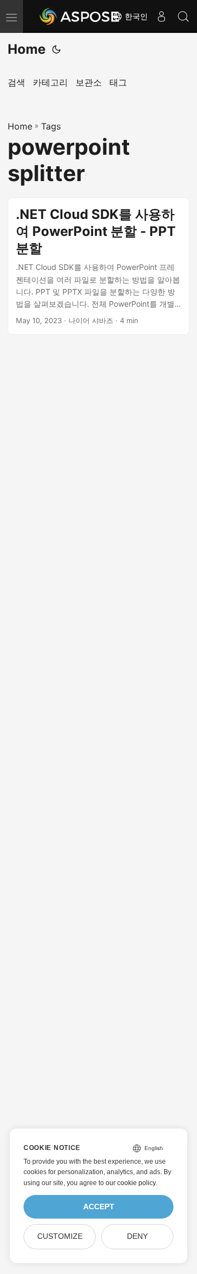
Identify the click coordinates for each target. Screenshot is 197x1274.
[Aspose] (80, 16)
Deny (137, 1236)
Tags (51, 126)
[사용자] (161, 16)
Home (26, 49)
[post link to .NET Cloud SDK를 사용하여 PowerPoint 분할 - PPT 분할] (98, 266)
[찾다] (183, 16)
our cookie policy (130, 1183)
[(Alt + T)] (56, 49)
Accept (98, 1207)
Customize (60, 1236)
